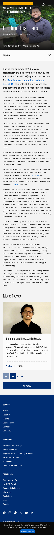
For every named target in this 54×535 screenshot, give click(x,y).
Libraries (7, 492)
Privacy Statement (39, 527)
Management (8, 461)
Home (5, 46)
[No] (51, 528)
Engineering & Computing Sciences (18, 453)
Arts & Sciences (10, 449)
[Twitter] (21, 512)
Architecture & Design (12, 445)
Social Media (8, 423)
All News (27, 385)
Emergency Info (10, 480)
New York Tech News (14, 46)
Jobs (5, 500)
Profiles (9, 366)
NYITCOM (35, 175)
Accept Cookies (27, 531)
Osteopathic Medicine (12, 465)
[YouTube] (26, 512)
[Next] (13, 376)
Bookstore (7, 496)
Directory (7, 431)
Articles (25, 46)
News (5, 411)
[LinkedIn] (32, 512)
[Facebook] (4, 512)
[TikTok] (15, 512)
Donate (6, 504)
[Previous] (6, 376)
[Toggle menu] (49, 4)
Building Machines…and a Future (23, 338)
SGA (16, 184)
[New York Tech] (18, 7)
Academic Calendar (11, 488)
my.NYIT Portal (9, 484)
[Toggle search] (43, 4)
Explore (7, 55)
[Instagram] (10, 512)
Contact (6, 427)
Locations (7, 415)
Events (6, 419)
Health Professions (11, 457)
